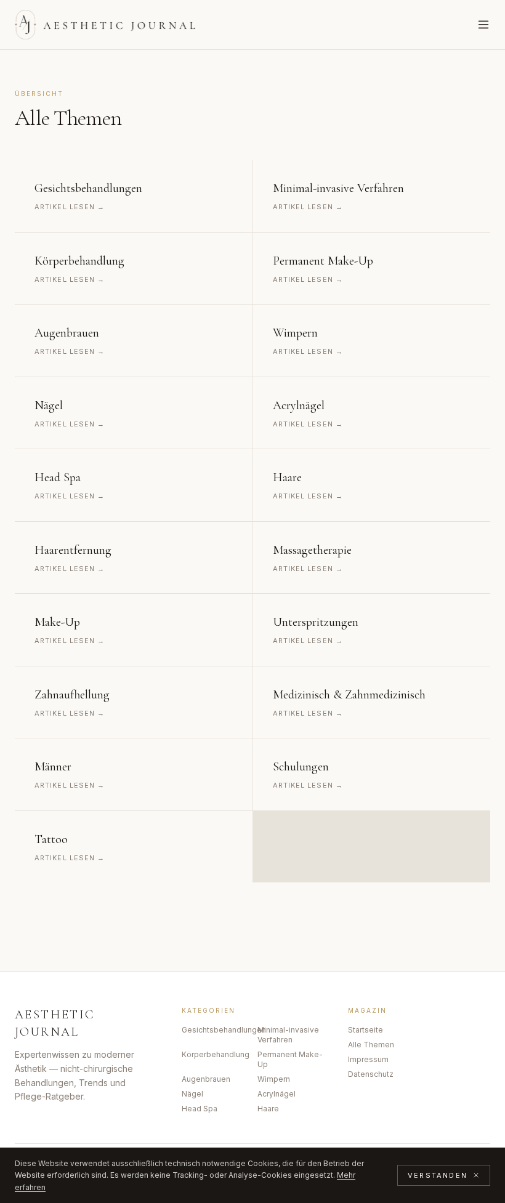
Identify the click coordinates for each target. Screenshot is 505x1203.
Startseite (365, 1029)
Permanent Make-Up (290, 1059)
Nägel (192, 1093)
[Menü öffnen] (483, 24)
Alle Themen (371, 1044)
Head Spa (199, 1108)
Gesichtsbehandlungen (215, 1029)
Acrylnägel (276, 1093)
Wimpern (273, 1079)
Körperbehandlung (215, 1054)
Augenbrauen (206, 1079)
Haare (268, 1108)
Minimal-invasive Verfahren (288, 1034)
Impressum (368, 1059)
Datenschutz (371, 1074)
